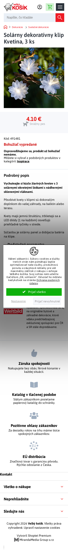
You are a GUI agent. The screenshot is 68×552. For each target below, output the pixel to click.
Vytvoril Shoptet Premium (34, 535)
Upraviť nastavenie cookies (42, 527)
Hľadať (60, 17)
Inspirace (23, 161)
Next (60, 78)
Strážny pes (37, 123)
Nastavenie (18, 301)
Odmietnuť (47, 301)
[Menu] (60, 7)
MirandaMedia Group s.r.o (36, 539)
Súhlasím (34, 292)
